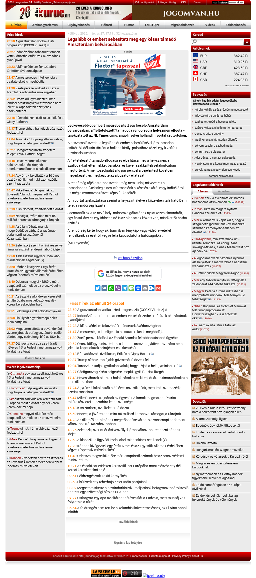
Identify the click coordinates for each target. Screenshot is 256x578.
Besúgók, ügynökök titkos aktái (218, 425)
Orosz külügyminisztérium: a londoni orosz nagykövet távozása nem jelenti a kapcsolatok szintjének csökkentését (34, 105)
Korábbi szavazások (220, 176)
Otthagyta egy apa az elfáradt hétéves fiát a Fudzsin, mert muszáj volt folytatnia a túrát (34, 347)
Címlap (16, 25)
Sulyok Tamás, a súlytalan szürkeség (216, 169)
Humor (129, 25)
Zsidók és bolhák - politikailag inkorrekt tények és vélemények (215, 497)
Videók (210, 25)
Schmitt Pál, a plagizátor (208, 151)
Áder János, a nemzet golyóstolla (214, 157)
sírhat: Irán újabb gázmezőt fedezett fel (32, 430)
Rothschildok (221, 273)
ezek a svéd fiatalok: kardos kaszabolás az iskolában (218, 200)
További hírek (128, 522)
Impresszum (139, 556)
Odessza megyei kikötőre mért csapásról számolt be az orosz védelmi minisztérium (34, 286)
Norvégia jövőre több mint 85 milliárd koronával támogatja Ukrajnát (33, 218)
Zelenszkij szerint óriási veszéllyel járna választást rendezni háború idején (35, 247)
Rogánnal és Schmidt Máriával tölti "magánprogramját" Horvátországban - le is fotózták (219, 312)
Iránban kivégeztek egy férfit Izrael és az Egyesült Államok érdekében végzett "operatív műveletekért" (35, 271)
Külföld (72, 33)
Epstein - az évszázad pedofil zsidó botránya (218, 434)
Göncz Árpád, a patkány (208, 133)
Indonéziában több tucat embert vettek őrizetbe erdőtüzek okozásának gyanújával (33, 56)
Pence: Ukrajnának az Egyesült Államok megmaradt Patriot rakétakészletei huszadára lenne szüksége (34, 445)
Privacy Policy (181, 556)
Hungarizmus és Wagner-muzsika (220, 450)
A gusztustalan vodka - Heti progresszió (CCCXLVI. (30, 43)
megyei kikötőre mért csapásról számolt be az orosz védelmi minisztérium (34, 418)
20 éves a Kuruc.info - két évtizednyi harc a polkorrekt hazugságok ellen (219, 410)
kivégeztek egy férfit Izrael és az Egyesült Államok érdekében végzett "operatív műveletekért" (35, 462)
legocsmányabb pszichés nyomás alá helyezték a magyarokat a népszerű (219, 262)
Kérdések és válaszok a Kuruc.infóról (222, 456)
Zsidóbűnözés (236, 25)
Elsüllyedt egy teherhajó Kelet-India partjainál (32, 320)
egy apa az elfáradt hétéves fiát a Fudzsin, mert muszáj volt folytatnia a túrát (35, 377)
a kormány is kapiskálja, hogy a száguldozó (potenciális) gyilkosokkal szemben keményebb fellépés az (218, 226)
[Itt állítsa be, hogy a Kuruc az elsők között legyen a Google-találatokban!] (128, 279)
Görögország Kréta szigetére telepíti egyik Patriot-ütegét (31, 152)
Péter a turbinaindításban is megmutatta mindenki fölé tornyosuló (218, 295)
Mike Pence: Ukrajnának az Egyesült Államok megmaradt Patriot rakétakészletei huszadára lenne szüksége (32, 196)
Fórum (198, 2)
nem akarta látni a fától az (214, 327)
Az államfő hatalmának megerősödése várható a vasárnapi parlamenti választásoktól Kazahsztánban (31, 232)
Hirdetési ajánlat (159, 556)
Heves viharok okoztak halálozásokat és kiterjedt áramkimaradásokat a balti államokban (34, 165)
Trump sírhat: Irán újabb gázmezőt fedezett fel (35, 130)
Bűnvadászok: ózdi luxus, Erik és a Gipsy (35, 120)
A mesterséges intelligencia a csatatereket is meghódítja (32, 79)
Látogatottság (167, 2)
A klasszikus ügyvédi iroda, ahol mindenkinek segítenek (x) (33, 258)
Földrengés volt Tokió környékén (34, 311)
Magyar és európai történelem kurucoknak (215, 465)
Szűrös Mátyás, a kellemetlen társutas (217, 127)
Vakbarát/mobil (144, 2)
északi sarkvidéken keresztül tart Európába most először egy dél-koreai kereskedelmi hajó (34, 403)
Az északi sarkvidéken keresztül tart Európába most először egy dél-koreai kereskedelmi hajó (34, 300)
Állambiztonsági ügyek (212, 419)
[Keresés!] (247, 42)
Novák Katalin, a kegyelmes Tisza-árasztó (219, 163)
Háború (106, 25)
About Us (197, 556)
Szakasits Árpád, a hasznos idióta (214, 121)
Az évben (224, 191)
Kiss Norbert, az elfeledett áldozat (35, 209)
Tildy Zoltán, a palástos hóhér (211, 115)
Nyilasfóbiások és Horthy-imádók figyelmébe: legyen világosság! (217, 476)
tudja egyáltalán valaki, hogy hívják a (32, 390)
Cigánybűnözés (79, 25)
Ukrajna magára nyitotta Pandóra (215, 211)
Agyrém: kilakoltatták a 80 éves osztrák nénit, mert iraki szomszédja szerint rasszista (33, 179)
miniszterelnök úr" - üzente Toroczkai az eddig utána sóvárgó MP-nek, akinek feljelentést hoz (220, 245)
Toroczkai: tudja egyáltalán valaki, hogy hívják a (35, 141)
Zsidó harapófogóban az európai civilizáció (216, 487)
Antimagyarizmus (45, 25)
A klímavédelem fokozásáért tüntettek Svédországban (31, 69)
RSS (183, 2)
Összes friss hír (35, 358)
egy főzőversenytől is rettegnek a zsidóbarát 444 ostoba (219, 282)
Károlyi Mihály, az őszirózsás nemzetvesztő (220, 109)
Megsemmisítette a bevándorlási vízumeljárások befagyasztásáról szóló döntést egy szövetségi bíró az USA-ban (34, 333)
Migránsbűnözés (182, 25)
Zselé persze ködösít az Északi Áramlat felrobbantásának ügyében (33, 90)
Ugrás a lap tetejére (128, 542)
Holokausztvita (206, 443)
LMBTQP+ (152, 25)
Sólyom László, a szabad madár (213, 145)
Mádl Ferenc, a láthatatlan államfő (214, 139)
